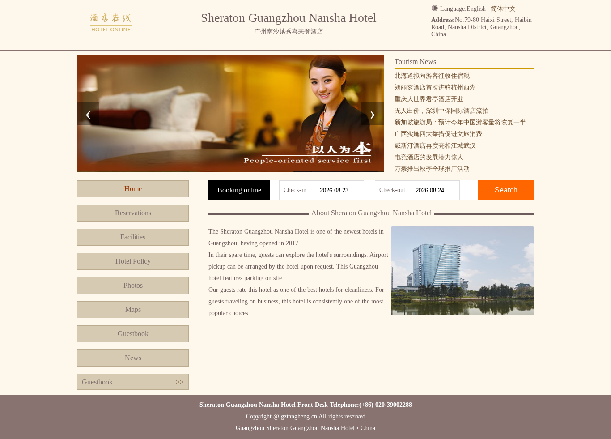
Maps (133, 309)
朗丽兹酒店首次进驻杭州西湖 (435, 87)
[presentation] (88, 113)
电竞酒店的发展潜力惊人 (429, 157)
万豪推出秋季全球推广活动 (432, 169)
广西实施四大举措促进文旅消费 (438, 134)
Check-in (295, 190)
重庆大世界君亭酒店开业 (429, 99)
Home (133, 188)
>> (180, 382)
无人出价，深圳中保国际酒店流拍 (441, 110)
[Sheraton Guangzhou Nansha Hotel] (111, 41)
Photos (133, 285)
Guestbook (133, 333)
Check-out (392, 190)
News (133, 358)
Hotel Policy (133, 261)
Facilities (132, 237)
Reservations (133, 213)
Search (506, 190)
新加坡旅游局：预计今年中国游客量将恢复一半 (460, 122)
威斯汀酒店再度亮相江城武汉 (435, 145)
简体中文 (503, 8)
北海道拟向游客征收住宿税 (432, 75)
